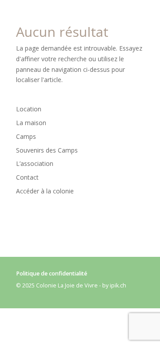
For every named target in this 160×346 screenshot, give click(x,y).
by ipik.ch (114, 285)
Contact (27, 177)
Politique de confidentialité (51, 273)
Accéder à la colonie (45, 191)
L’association (34, 163)
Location (28, 109)
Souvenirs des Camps (47, 150)
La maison (31, 122)
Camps (26, 136)
